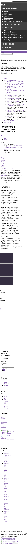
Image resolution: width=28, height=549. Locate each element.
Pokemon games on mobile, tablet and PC (17, 99)
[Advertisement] (14, 332)
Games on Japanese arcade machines (17, 102)
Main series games (9, 31)
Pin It (2, 167)
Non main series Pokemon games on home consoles (17, 113)
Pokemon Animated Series (11, 24)
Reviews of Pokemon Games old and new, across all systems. (17, 118)
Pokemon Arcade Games (10, 34)
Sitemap (6, 408)
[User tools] (1, 135)
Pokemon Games (7, 28)
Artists (5, 382)
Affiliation (6, 384)
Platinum (3, 175)
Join (3, 370)
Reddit (2, 162)
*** (2, 155)
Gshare (3, 160)
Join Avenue (3, 417)
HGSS (5, 174)
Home (3, 5)
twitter (3, 165)
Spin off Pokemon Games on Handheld (14, 36)
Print (5, 138)
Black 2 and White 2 (7, 169)
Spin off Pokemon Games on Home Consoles (15, 111)
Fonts (5, 13)
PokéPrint (3, 427)
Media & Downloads (9, 8)
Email (5, 139)
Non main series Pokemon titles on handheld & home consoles (17, 107)
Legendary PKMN (4, 422)
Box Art (6, 11)
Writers (6, 385)
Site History (6, 400)
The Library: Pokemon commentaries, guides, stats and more (13, 147)
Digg (2, 158)
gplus (2, 157)
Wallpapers (7, 19)
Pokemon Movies (7, 44)
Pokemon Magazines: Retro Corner (13, 21)
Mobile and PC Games (10, 32)
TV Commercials (8, 18)
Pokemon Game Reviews (10, 41)
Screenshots (7, 16)
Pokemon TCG (6, 47)
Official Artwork (8, 14)
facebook (3, 163)
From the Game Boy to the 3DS (15, 96)
